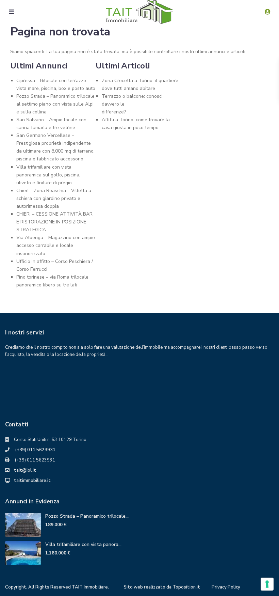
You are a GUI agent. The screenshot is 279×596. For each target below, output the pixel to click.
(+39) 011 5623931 (34, 450)
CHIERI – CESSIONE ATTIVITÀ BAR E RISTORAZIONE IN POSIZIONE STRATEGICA (54, 222)
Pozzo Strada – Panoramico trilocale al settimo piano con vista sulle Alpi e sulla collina (55, 104)
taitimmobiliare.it (32, 480)
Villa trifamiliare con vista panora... (83, 544)
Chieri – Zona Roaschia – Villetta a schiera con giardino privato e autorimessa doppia (53, 198)
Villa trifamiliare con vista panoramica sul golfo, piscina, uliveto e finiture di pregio (48, 175)
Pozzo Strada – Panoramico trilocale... (87, 516)
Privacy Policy (226, 587)
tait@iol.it (25, 470)
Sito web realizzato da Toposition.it (162, 587)
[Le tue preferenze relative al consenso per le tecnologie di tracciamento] (267, 584)
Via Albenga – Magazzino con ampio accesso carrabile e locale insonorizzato (55, 245)
